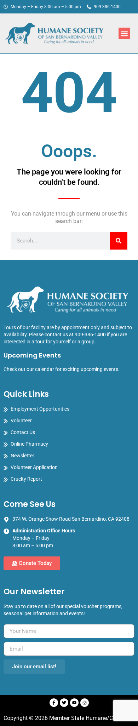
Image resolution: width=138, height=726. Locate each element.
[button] (124, 33)
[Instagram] (84, 702)
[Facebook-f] (54, 702)
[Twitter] (64, 702)
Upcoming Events (32, 355)
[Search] (118, 241)
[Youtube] (74, 702)
